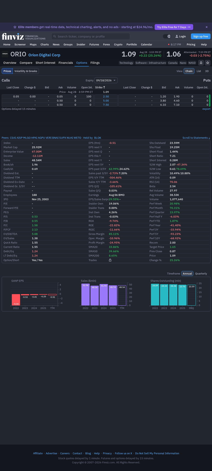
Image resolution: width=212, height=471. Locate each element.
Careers (65, 453)
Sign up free (200, 36)
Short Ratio (156, 155)
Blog (88, 453)
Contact (77, 453)
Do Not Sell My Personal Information (157, 453)
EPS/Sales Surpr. (99, 199)
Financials (66, 63)
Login (182, 36)
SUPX (62, 137)
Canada (172, 62)
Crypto (118, 44)
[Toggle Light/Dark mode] (167, 36)
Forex (106, 44)
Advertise (51, 453)
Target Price (156, 247)
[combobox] (90, 36)
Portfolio (131, 44)
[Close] (207, 27)
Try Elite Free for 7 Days (171, 27)
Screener (20, 44)
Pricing (191, 44)
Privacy (107, 453)
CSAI (13, 137)
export (206, 108)
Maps (33, 44)
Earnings (94, 194)
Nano (183, 62)
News (56, 44)
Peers (5, 137)
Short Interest (45, 63)
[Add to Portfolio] (208, 63)
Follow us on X (123, 453)
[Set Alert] (201, 63)
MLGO (27, 137)
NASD (192, 62)
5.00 (106, 100)
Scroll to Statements (195, 137)
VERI (49, 137)
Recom (153, 242)
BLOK (97, 137)
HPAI (34, 137)
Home (6, 44)
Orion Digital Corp (44, 54)
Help (204, 44)
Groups (68, 44)
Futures (94, 44)
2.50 (106, 96)
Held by (88, 137)
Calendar (146, 44)
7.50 (106, 104)
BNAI (55, 137)
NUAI (70, 137)
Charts (45, 44)
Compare (26, 63)
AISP (20, 137)
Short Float (156, 151)
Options (81, 63)
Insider (81, 44)
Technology (126, 62)
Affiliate (38, 453)
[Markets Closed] (169, 44)
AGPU (41, 137)
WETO (77, 137)
